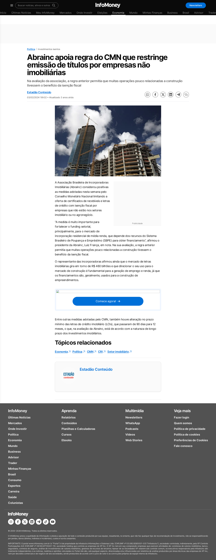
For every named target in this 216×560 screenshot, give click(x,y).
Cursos (66, 434)
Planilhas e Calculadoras (78, 428)
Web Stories (133, 440)
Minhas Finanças (152, 12)
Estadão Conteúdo (39, 92)
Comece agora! (106, 301)
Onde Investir (84, 12)
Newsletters (195, 5)
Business (172, 12)
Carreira (13, 491)
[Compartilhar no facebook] (155, 94)
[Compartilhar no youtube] (53, 522)
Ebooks (67, 440)
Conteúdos (69, 423)
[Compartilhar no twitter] (163, 94)
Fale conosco (183, 446)
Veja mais (182, 410)
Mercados (65, 12)
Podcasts (131, 428)
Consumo (14, 480)
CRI (100, 351)
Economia (118, 12)
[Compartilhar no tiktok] (46, 522)
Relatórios (69, 417)
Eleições (102, 12)
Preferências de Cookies (191, 440)
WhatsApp (132, 423)
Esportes (14, 485)
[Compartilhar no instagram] (11, 522)
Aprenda (69, 410)
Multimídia (134, 410)
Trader (12, 463)
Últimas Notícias (21, 12)
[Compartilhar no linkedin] (170, 94)
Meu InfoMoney (45, 12)
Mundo (133, 12)
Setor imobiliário (118, 351)
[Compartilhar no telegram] (178, 94)
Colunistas (15, 502)
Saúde (12, 497)
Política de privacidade (189, 428)
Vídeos (130, 434)
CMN (90, 351)
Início (3, 12)
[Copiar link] (186, 94)
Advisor (198, 12)
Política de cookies (187, 434)
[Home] (108, 5)
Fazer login (181, 417)
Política (31, 49)
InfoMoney (17, 410)
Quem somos (183, 423)
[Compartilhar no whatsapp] (147, 94)
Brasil (186, 12)
